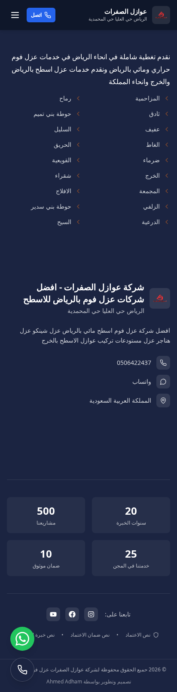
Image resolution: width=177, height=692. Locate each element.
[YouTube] (53, 614)
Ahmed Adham (64, 681)
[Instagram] (91, 614)
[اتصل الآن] (22, 670)
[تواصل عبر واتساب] (22, 639)
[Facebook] (72, 614)
